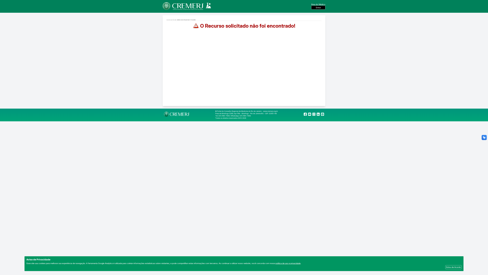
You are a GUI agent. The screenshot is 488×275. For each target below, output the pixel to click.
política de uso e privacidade (288, 263)
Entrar (318, 7)
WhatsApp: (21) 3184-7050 (241, 116)
